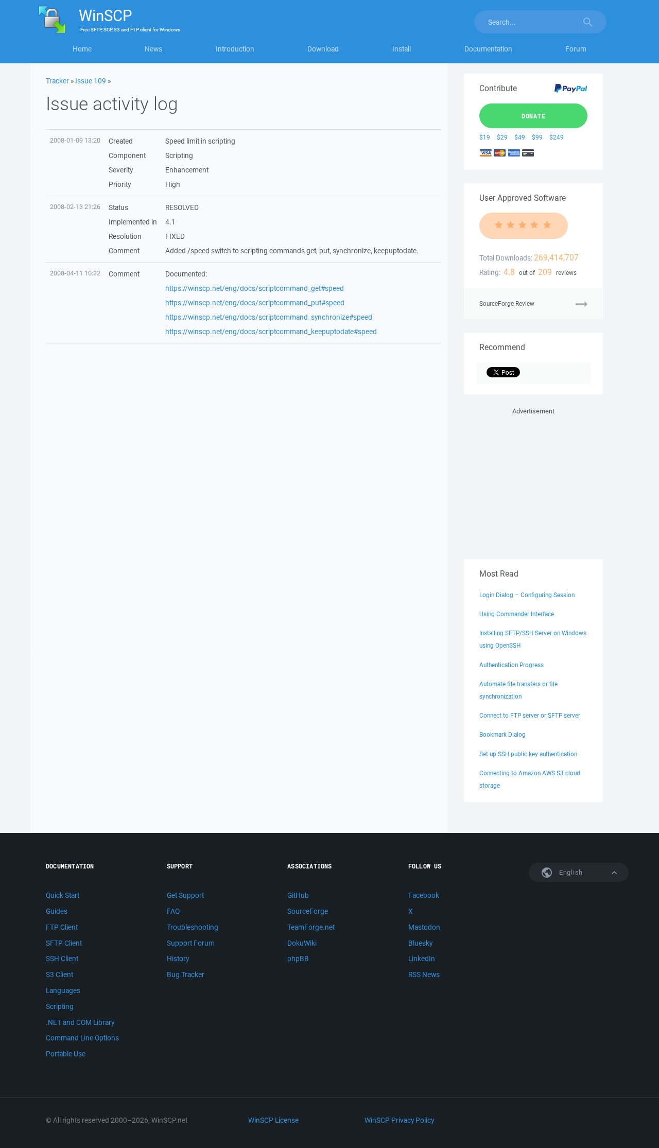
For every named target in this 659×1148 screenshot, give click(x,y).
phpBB (298, 958)
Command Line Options (82, 1037)
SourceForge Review (506, 303)
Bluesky (420, 943)
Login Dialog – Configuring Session (527, 595)
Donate (534, 116)
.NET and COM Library (80, 1022)
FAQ (173, 911)
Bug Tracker (185, 974)
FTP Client (62, 927)
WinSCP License (273, 1120)
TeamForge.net (311, 927)
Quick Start (62, 895)
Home (82, 49)
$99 (537, 137)
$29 (502, 137)
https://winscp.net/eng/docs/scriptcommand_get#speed (254, 288)
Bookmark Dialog (502, 734)
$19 (484, 137)
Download (323, 49)
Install (401, 49)
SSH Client (62, 958)
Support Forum (191, 943)
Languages (63, 990)
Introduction (235, 49)
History (178, 958)
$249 (556, 137)
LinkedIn (421, 958)
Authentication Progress (511, 665)
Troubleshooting (192, 927)
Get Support (185, 895)
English (570, 872)
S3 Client (59, 974)
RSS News (424, 974)
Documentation (488, 49)
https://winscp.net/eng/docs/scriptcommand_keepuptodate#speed (271, 331)
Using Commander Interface (516, 614)
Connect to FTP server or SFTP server (529, 715)
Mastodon (424, 927)
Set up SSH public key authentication (528, 754)
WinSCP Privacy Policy (399, 1120)
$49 (519, 137)
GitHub (298, 895)
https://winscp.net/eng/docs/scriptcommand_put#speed (254, 302)
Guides (56, 911)
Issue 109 (90, 80)
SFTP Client (64, 943)
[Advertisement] (533, 481)
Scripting (60, 1006)
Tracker (57, 80)
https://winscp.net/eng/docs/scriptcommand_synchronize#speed (268, 317)
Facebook (423, 895)
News (153, 49)
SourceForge (307, 911)
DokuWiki (302, 943)
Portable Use (65, 1053)
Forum (575, 49)
